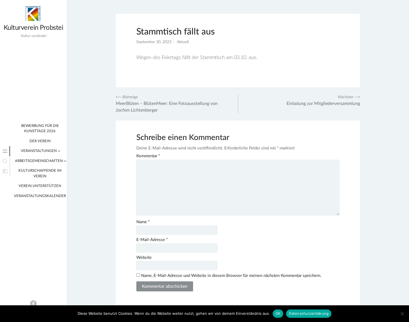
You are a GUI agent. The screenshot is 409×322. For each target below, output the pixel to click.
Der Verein (40, 141)
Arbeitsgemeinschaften (39, 161)
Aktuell (183, 42)
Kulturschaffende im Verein (39, 173)
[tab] (5, 151)
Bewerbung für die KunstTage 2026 (40, 128)
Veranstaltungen (39, 151)
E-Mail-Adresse (152, 240)
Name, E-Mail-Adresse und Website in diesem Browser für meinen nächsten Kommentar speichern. (231, 276)
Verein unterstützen (40, 186)
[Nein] (402, 313)
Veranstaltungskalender (40, 196)
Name (143, 222)
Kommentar (148, 156)
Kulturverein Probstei (33, 27)
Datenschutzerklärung (309, 313)
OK (278, 313)
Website (144, 257)
